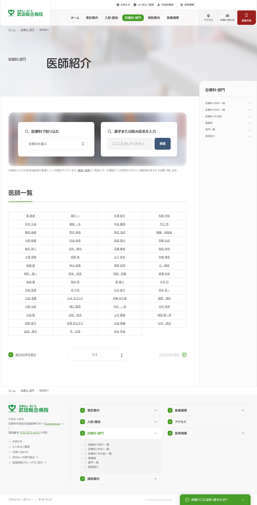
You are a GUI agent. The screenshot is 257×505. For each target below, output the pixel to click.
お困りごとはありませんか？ (209, 499)
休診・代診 (84, 170)
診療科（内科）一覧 (215, 103)
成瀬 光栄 (164, 274)
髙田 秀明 (164, 249)
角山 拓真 (75, 265)
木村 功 (164, 282)
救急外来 (246, 20)
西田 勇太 (119, 241)
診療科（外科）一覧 (215, 110)
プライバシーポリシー (20, 500)
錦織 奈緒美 (164, 232)
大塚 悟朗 (30, 257)
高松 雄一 (30, 274)
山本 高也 (164, 323)
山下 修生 (119, 257)
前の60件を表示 (26, 355)
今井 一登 (119, 307)
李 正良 (75, 331)
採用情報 (189, 4)
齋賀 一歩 (75, 224)
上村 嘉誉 (119, 315)
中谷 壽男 (119, 224)
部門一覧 (210, 129)
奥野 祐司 (119, 265)
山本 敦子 (119, 290)
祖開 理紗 (164, 298)
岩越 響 (30, 282)
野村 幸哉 (75, 232)
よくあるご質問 (146, 4)
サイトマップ (45, 500)
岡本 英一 (164, 290)
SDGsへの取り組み (23, 457)
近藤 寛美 (119, 249)
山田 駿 (30, 315)
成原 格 (75, 257)
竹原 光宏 (30, 307)
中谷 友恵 (30, 290)
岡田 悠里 (119, 274)
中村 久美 (30, 224)
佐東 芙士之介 (75, 323)
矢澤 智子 (119, 216)
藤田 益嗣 (30, 232)
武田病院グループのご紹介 (27, 462)
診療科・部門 (17, 59)
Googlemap (52, 424)
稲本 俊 (75, 282)
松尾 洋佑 (164, 216)
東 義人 (119, 282)
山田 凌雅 (30, 298)
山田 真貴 (119, 323)
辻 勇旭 (164, 265)
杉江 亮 (164, 224)
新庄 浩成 (119, 232)
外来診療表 (167, 4)
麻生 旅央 (75, 274)
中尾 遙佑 (164, 257)
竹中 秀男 (164, 307)
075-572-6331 (30, 433)
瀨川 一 (75, 216)
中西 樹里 (30, 241)
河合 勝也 (75, 249)
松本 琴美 (119, 331)
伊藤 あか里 (120, 298)
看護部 (209, 123)
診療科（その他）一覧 (100, 454)
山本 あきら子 (75, 298)
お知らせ (125, 4)
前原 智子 (30, 323)
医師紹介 (210, 136)
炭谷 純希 (75, 241)
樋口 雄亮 (75, 307)
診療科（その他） (213, 116)
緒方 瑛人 (30, 249)
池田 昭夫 (75, 315)
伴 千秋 (75, 290)
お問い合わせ (227, 20)
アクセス (208, 20)
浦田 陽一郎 (164, 315)
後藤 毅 (30, 265)
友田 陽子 (30, 331)
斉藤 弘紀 (164, 241)
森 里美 (30, 216)
